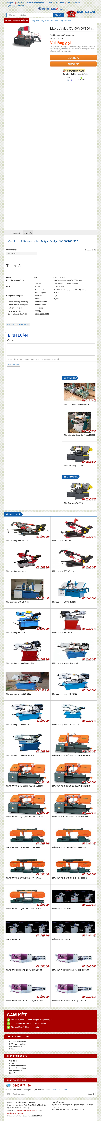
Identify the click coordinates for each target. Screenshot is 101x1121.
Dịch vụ (12, 1048)
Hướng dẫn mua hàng (55, 2)
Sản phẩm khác (15, 514)
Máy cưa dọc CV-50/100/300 (18, 324)
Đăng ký (90, 1094)
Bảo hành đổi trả (73, 2)
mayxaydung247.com (58, 1089)
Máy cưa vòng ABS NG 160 (17, 540)
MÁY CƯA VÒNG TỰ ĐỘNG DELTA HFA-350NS (24, 816)
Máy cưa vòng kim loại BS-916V (18, 694)
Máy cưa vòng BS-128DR (62, 632)
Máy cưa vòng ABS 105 (61, 540)
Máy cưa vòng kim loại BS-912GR (65, 724)
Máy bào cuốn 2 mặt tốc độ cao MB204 (79, 435)
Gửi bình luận (13, 364)
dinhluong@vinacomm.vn (16, 1113)
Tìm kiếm (58, 15)
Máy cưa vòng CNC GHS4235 (64, 602)
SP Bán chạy (72, 378)
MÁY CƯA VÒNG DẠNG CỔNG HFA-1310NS (23, 908)
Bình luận (28, 232)
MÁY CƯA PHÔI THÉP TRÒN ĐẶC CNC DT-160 (71, 1000)
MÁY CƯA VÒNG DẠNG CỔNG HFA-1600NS (69, 847)
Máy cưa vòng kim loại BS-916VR (65, 663)
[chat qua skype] (81, 77)
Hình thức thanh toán (35, 2)
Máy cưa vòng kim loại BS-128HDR (20, 663)
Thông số (15, 232)
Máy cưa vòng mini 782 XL (16, 571)
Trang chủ (10, 2)
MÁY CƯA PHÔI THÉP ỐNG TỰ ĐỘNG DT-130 (24, 1000)
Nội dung (10, 340)
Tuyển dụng (10, 5)
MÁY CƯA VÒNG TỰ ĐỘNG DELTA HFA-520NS (71, 786)
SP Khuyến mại (72, 477)
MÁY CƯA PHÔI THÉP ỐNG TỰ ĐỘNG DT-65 (24, 970)
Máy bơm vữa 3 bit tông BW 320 (76, 404)
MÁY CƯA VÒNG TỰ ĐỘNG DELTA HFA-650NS (71, 755)
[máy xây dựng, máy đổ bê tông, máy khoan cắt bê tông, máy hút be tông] (50, 8)
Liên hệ (21, 5)
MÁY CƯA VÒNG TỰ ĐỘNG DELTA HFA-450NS (71, 816)
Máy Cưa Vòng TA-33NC (74, 465)
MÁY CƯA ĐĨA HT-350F (61, 908)
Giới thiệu (20, 2)
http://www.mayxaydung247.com (26, 1110)
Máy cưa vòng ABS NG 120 (63, 571)
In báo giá (73, 64)
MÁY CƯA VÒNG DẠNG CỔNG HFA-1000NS (23, 847)
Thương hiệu (12, 249)
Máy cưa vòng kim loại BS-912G (18, 724)
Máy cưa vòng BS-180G (15, 632)
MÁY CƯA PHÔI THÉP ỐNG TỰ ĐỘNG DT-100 (70, 970)
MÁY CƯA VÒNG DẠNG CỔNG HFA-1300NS (69, 878)
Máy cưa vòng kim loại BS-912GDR (20, 755)
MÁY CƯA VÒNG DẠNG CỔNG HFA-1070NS (23, 878)
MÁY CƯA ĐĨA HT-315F (15, 939)
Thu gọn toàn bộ (90, 250)
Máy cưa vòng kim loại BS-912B (64, 694)
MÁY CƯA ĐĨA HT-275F (61, 939)
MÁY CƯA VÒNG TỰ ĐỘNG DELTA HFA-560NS (24, 786)
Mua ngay (73, 57)
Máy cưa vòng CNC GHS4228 (18, 602)
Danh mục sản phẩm (16, 20)
